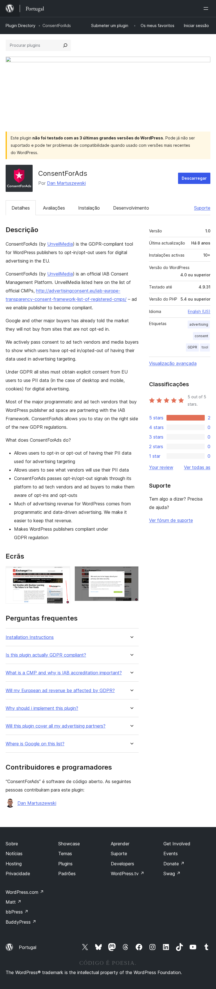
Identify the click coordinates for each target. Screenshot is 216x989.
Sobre (12, 843)
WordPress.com (25, 892)
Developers (122, 863)
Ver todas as (197, 467)
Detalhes (21, 208)
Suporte (202, 208)
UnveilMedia (60, 244)
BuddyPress (21, 922)
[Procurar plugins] (65, 45)
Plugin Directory (20, 25)
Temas (65, 853)
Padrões (67, 873)
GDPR (192, 347)
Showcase (69, 843)
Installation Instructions (30, 637)
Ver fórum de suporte (171, 520)
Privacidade (18, 873)
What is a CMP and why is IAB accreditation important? (64, 672)
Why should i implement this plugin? (42, 708)
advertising (198, 324)
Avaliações (54, 208)
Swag (172, 873)
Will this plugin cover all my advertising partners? (55, 726)
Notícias (14, 853)
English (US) (199, 311)
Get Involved (176, 843)
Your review (161, 467)
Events (170, 853)
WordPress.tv (127, 873)
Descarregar (194, 178)
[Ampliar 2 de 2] (131, 574)
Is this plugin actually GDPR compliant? (46, 655)
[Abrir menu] (207, 8)
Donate (173, 863)
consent (201, 336)
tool (205, 347)
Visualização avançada (173, 363)
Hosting (14, 863)
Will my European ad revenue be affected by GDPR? (60, 690)
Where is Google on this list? (35, 743)
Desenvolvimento (131, 208)
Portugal (27, 947)
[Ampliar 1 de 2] (62, 574)
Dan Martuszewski (66, 183)
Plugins (65, 863)
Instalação (89, 208)
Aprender (120, 843)
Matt (13, 902)
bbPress (17, 912)
